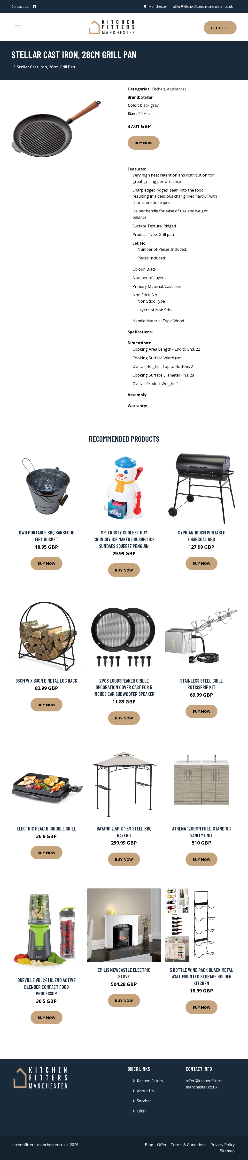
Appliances (176, 89)
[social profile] (34, 6)
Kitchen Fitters (150, 1080)
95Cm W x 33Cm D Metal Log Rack (46, 680)
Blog (149, 1144)
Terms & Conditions (188, 1144)
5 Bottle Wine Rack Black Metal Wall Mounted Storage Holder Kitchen (201, 976)
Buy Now (144, 142)
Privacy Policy (222, 1144)
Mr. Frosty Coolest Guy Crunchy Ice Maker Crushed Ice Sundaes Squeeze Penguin (124, 539)
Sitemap (227, 1150)
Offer (141, 1111)
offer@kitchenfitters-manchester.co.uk (203, 6)
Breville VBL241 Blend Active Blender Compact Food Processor (46, 986)
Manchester (157, 6)
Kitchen (158, 89)
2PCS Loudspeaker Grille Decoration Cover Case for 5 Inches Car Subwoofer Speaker (124, 687)
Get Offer (220, 27)
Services (144, 1101)
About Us (145, 1091)
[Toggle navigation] (17, 27)
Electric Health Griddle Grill (46, 828)
